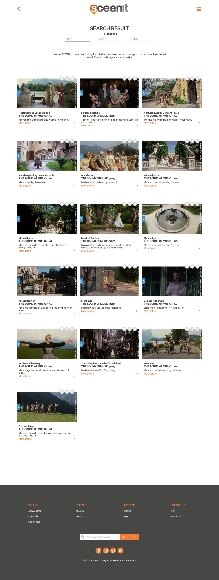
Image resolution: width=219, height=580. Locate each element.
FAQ (173, 511)
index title (33, 516)
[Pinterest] (113, 553)
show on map (35, 511)
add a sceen (34, 521)
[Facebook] (98, 553)
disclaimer (114, 560)
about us (80, 511)
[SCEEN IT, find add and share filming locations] (109, 15)
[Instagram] (105, 553)
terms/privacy (129, 560)
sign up (127, 511)
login (126, 516)
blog (104, 560)
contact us (176, 516)
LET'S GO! (129, 537)
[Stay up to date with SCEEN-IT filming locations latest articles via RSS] (120, 553)
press (79, 516)
